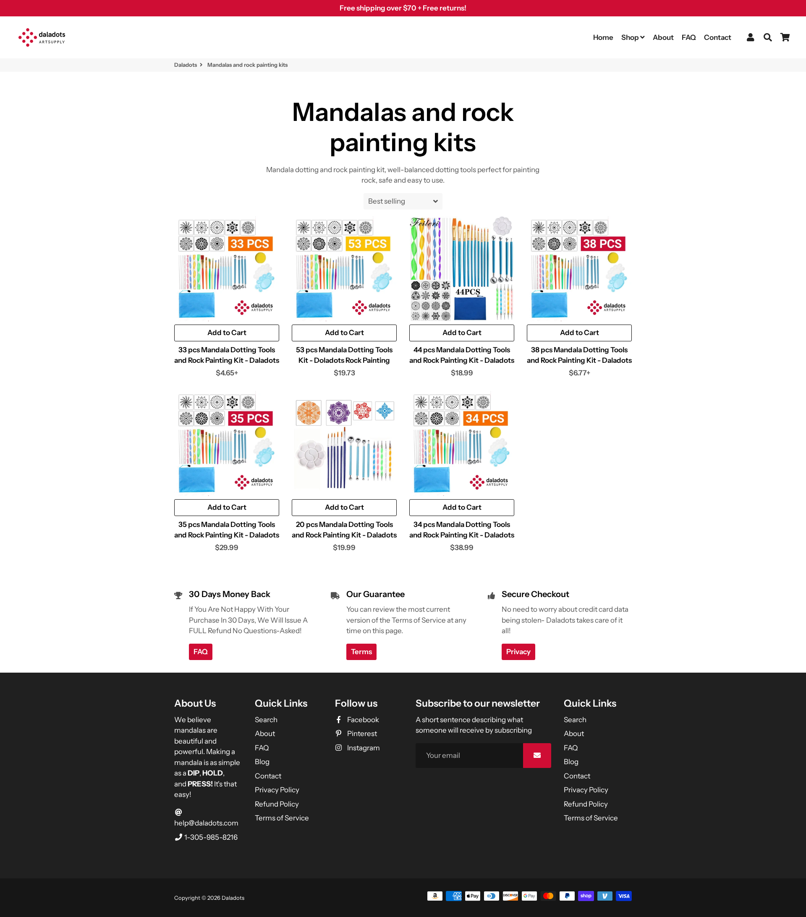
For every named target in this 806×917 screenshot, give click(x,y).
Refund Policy (277, 804)
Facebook (362, 719)
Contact (717, 37)
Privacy (518, 651)
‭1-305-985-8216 (210, 837)
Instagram (362, 748)
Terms (361, 651)
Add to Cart (462, 332)
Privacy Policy (277, 790)
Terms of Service (282, 818)
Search (266, 719)
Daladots (185, 64)
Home (603, 37)
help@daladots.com (206, 823)
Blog (262, 761)
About (663, 37)
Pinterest (361, 733)
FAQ (689, 37)
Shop (630, 37)
